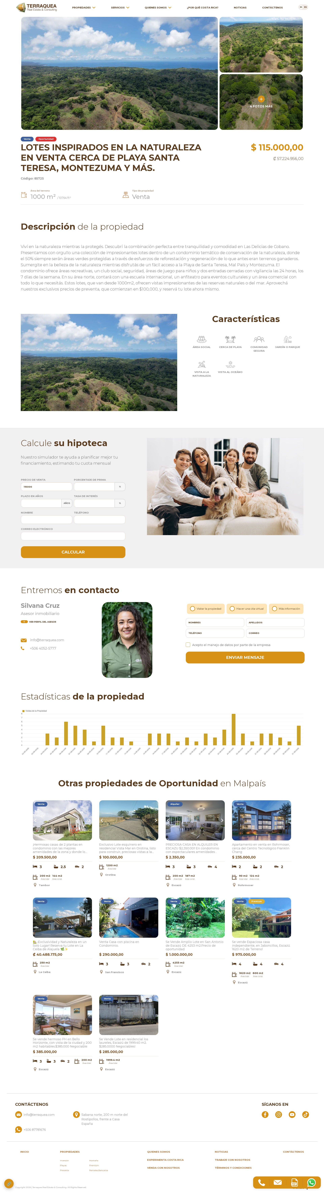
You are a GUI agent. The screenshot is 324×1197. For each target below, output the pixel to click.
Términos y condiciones (233, 1167)
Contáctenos (272, 7)
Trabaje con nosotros (232, 1159)
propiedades (70, 1151)
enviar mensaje (245, 657)
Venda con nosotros (163, 1167)
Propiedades (81, 7)
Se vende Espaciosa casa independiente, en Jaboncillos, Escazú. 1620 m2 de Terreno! (261, 945)
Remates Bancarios (98, 1170)
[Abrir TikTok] (305, 1114)
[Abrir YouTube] (292, 1114)
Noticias (240, 7)
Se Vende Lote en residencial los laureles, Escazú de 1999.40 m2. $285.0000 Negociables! (123, 1043)
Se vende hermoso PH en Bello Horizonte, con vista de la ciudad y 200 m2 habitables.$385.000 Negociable (62, 1043)
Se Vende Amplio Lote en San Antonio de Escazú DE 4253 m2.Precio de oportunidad (194, 945)
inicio (24, 1151)
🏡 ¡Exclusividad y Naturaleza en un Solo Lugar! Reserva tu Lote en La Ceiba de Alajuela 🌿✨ (60, 945)
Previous (36, 820)
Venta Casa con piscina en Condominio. (119, 943)
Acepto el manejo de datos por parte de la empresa (231, 645)
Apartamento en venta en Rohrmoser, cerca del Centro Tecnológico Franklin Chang (261, 848)
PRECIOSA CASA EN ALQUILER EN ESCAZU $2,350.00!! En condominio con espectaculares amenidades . (192, 848)
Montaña (93, 1160)
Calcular (73, 552)
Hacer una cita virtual (250, 608)
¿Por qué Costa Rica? (202, 7)
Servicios (118, 7)
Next (89, 820)
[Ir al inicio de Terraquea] (36, 7)
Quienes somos (156, 7)
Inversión (64, 1160)
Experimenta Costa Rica (165, 1159)
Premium (94, 1165)
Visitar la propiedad (209, 608)
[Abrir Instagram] (278, 1114)
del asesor (42, 622)
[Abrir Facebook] (265, 1114)
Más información (289, 608)
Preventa (64, 1170)
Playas (63, 1165)
